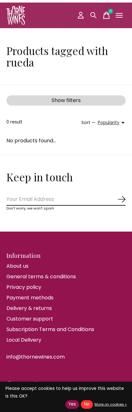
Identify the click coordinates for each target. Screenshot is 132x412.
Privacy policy (23, 287)
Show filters (66, 100)
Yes (72, 404)
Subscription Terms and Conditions (50, 329)
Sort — (88, 123)
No (87, 404)
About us (17, 266)
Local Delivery (23, 340)
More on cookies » (111, 404)
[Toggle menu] (119, 15)
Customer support (29, 318)
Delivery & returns (29, 308)
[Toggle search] (93, 15)
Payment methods (30, 297)
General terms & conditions (41, 276)
